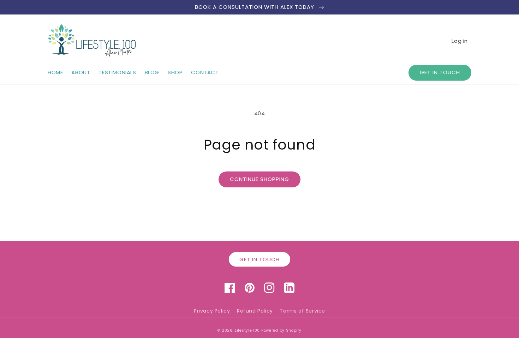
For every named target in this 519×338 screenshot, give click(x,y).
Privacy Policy (212, 310)
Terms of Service (302, 310)
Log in (460, 41)
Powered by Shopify (281, 330)
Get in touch (440, 72)
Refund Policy (255, 310)
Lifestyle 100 (247, 330)
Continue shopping (259, 179)
